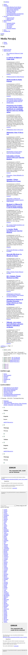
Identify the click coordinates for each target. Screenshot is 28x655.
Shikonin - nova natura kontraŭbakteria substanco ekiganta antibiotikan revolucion (15, 324)
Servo (5, 29)
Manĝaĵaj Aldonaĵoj (11, 11)
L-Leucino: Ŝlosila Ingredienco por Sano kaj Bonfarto (14, 230)
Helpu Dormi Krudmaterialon (14, 8)
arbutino (5, 404)
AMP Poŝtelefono (8, 402)
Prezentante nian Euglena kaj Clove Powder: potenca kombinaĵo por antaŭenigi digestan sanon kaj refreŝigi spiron (15, 109)
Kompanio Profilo (11, 23)
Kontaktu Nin (7, 31)
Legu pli (9, 74)
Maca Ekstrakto (23, 403)
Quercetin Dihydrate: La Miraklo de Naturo (14, 255)
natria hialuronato (18, 404)
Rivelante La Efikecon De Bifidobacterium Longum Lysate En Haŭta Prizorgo (15, 205)
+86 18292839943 (15, 359)
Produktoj (6, 5)
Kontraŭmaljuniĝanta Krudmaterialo (15, 13)
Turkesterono (7, 403)
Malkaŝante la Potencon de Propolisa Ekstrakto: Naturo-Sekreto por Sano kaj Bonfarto (15, 302)
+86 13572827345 (15, 357)
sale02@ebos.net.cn (14, 361)
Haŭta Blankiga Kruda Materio (14, 7)
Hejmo (5, 4)
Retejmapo (6, 400)
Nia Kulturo (9, 25)
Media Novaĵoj (10, 19)
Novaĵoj (5, 16)
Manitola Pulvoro (14, 403)
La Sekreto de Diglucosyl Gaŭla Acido (14, 58)
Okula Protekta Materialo (12, 9)
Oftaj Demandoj (7, 20)
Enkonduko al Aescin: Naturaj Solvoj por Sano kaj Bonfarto (15, 157)
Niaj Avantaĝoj (10, 24)
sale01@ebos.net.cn (14, 360)
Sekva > (4, 346)
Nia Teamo (9, 27)
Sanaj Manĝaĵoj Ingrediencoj (13, 15)
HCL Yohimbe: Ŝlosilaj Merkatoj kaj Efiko (14, 277)
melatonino (10, 404)
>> (7, 346)
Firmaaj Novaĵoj (10, 17)
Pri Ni (5, 21)
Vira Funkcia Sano (11, 12)
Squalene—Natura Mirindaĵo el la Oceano (14, 180)
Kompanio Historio (11, 28)
